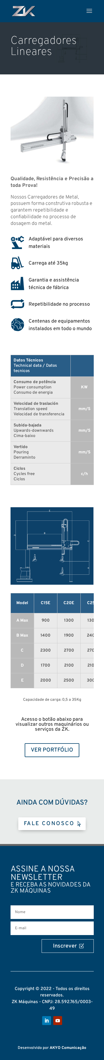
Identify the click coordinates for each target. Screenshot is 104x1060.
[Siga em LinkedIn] (46, 1020)
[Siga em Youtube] (57, 1020)
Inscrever (65, 946)
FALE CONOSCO (49, 823)
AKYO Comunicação (68, 1048)
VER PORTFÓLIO (52, 750)
